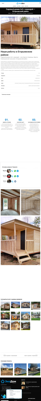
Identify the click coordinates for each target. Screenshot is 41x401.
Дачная (15, 400)
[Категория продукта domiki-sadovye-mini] (5, 306)
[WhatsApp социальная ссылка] (17, 1)
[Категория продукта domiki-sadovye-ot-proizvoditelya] (15, 305)
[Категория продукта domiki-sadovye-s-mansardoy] (15, 325)
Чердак (29, 400)
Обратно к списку (20, 355)
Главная (9, 13)
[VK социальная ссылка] (19, 1)
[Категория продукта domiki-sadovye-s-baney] (35, 316)
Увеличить (12, 364)
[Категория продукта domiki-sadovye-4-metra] (15, 316)
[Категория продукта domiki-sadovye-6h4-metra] (25, 316)
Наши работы (14, 13)
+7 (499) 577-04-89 (8, 388)
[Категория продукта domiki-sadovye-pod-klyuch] (25, 305)
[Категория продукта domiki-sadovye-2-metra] (35, 306)
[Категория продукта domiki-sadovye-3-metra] (5, 316)
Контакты (2, 390)
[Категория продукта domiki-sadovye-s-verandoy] (5, 325)
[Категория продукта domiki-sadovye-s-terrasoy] (25, 325)
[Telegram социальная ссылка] (20, 1)
